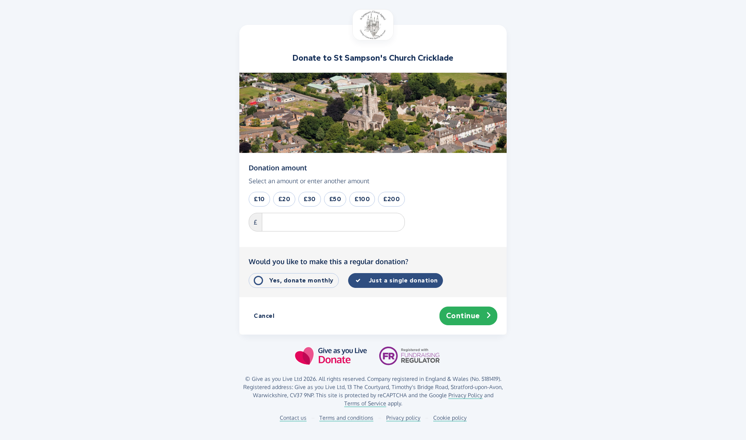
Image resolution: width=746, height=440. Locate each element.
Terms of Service (365, 403)
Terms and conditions (346, 417)
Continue (463, 315)
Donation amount (278, 167)
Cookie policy (450, 417)
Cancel (264, 315)
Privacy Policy (465, 395)
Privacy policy (403, 417)
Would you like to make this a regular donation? (328, 261)
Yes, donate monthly (301, 280)
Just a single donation (403, 280)
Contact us (293, 417)
